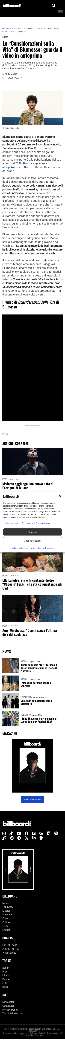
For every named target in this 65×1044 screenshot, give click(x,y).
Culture (6, 922)
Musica (6, 910)
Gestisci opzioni (32, 540)
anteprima (8, 167)
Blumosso (29, 163)
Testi (5, 926)
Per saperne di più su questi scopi (36, 523)
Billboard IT (11, 74)
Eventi (24, 715)
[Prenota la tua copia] (32, 766)
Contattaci (8, 1005)
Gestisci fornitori (13, 523)
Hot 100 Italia (9, 944)
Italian (5, 967)
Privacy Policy (10, 1009)
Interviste (7, 914)
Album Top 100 (10, 948)
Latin (5, 983)
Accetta (32, 531)
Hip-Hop (6, 975)
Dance (5, 979)
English (6, 929)
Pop (5, 37)
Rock (5, 986)
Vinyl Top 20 (9, 952)
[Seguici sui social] (4, 833)
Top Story (26, 697)
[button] (60, 496)
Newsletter (8, 1001)
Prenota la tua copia (32, 799)
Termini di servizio (12, 1013)
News (24, 661)
